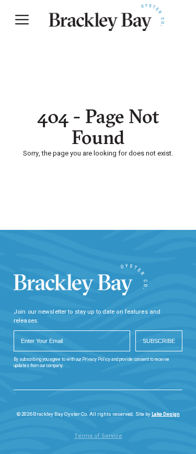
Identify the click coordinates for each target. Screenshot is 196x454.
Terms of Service (98, 435)
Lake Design (166, 414)
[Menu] (22, 20)
